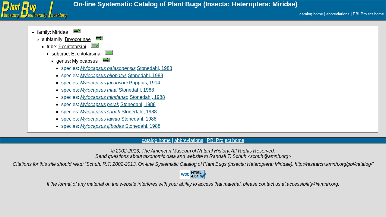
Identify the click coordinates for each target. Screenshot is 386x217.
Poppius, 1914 (144, 82)
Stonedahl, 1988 (154, 68)
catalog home (311, 14)
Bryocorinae (78, 39)
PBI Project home (368, 14)
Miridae (60, 32)
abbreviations (338, 14)
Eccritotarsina (85, 53)
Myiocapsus (85, 61)
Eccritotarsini (72, 46)
